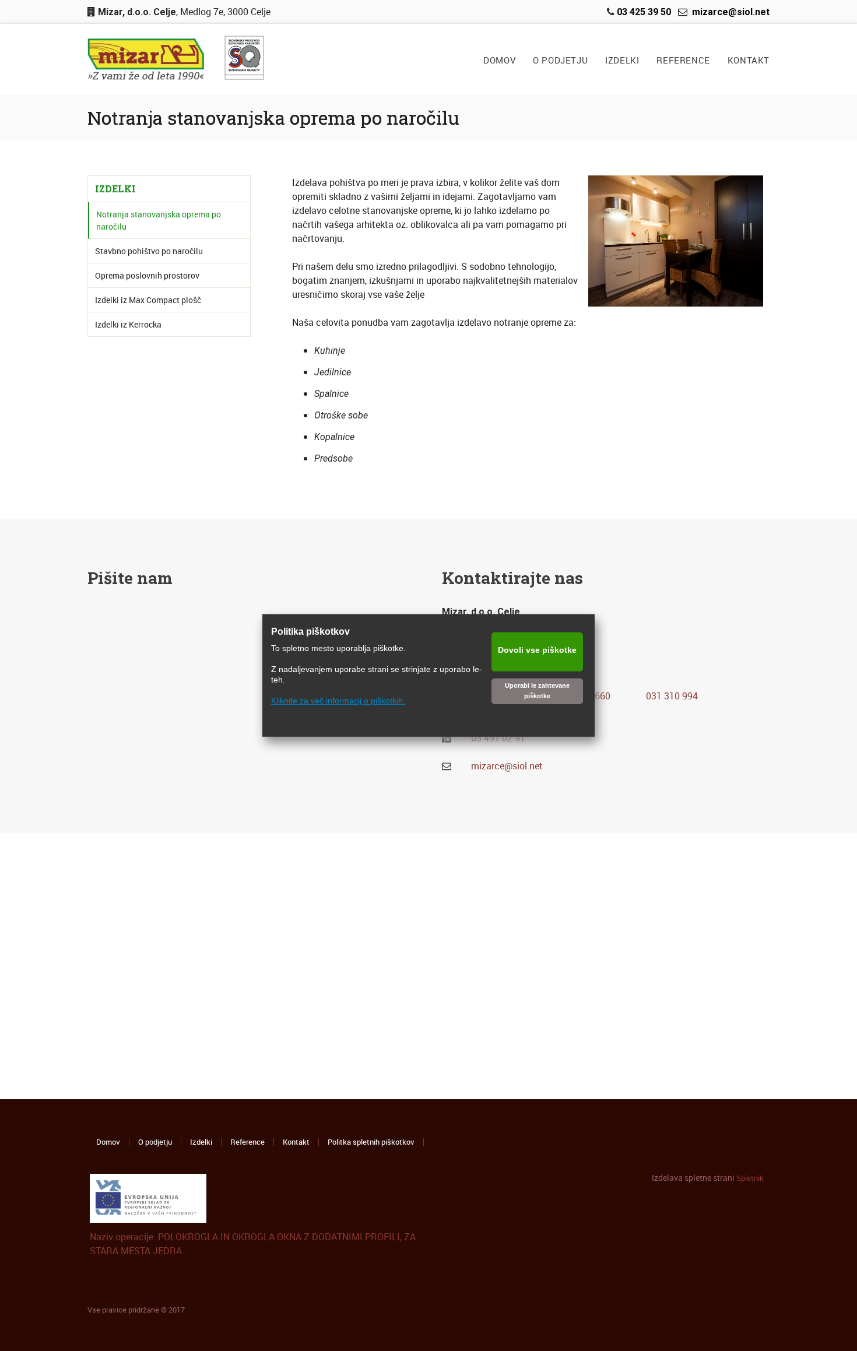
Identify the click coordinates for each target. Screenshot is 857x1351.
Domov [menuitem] (108, 1142)
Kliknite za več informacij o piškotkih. (338, 700)
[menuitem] (499, 60)
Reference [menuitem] (247, 1142)
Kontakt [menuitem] (296, 1142)
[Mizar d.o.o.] (145, 59)
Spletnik (750, 1178)
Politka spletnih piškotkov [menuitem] (371, 1142)
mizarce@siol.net (507, 765)
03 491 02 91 (498, 737)
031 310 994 (672, 695)
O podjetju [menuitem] (155, 1142)
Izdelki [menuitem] (201, 1142)
